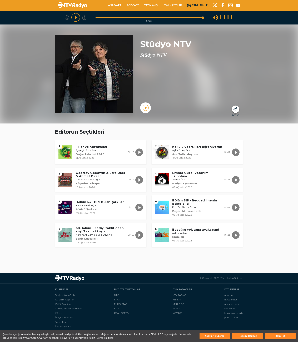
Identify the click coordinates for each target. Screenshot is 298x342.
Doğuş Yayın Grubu (65, 295)
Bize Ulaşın (61, 322)
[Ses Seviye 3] (223, 17)
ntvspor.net (230, 299)
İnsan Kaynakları (64, 326)
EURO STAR (120, 304)
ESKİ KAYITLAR (172, 5)
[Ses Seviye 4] (224, 17)
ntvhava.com (231, 304)
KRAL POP (178, 304)
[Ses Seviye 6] (227, 17)
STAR (117, 299)
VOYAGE (177, 313)
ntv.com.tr (230, 295)
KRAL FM (177, 299)
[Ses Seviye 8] (230, 17)
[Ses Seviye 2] (221, 17)
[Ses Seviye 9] (231, 17)
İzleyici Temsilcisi (64, 317)
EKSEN (176, 308)
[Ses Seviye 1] (220, 17)
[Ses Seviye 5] (226, 17)
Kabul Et (280, 336)
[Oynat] (75, 17)
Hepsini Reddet (248, 336)
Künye (58, 313)
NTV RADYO (179, 295)
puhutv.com (231, 317)
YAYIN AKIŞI (151, 5)
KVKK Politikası (63, 304)
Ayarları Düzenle (214, 336)
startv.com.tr (231, 308)
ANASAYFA (114, 5)
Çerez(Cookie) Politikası (68, 308)
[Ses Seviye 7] (228, 17)
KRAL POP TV (121, 313)
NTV (116, 295)
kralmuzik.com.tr (233, 313)
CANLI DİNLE (200, 5)
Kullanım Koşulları (64, 299)
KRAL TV (118, 308)
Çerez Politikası (105, 337)
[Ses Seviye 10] (233, 17)
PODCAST (133, 5)
